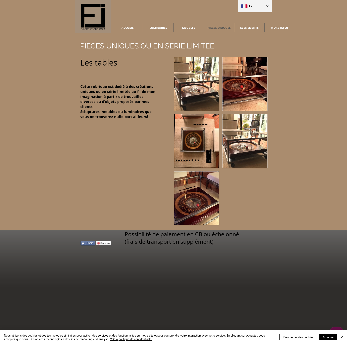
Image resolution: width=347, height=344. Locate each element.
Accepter (328, 337)
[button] (196, 84)
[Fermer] (342, 337)
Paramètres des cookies (298, 337)
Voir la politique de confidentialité (131, 339)
